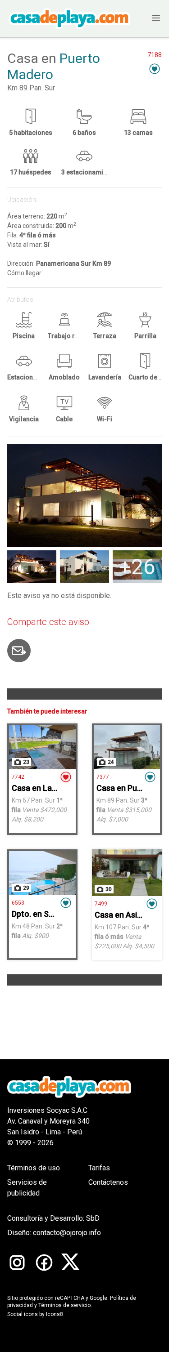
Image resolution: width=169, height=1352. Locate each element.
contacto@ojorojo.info (67, 1232)
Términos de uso (33, 1168)
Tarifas (99, 1168)
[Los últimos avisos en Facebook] (44, 1262)
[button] (155, 68)
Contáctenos (108, 1182)
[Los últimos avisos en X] (70, 1262)
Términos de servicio (64, 1305)
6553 (18, 903)
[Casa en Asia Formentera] (127, 872)
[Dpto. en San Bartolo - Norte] (42, 873)
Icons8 (54, 1314)
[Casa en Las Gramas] (42, 747)
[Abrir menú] (149, 19)
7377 (102, 777)
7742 (18, 777)
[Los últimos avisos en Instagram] (17, 1262)
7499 (101, 904)
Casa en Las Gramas (49, 788)
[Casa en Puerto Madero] (127, 747)
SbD (93, 1218)
